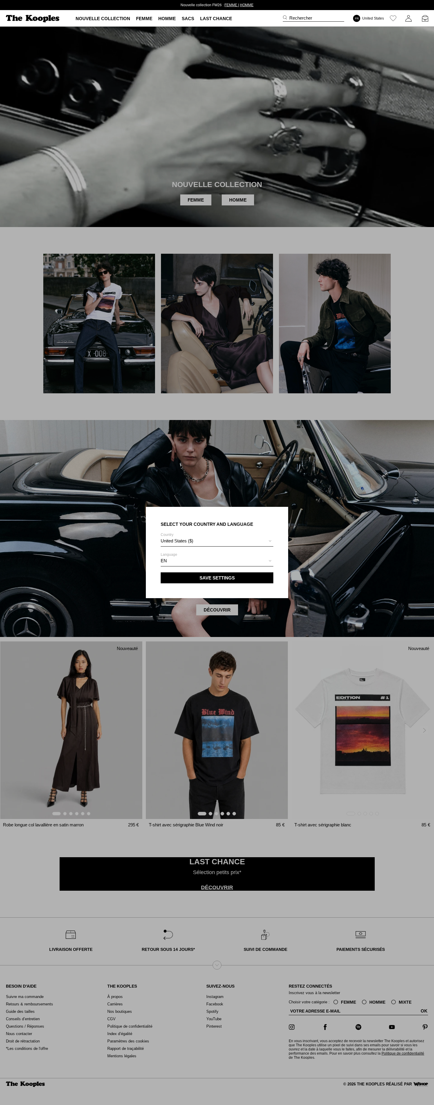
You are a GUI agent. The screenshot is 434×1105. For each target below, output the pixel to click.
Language (169, 557)
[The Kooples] (33, 18)
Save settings (217, 577)
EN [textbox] (164, 560)
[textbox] (217, 541)
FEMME (231, 5)
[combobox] (217, 542)
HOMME (246, 5)
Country (177, 538)
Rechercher (300, 17)
